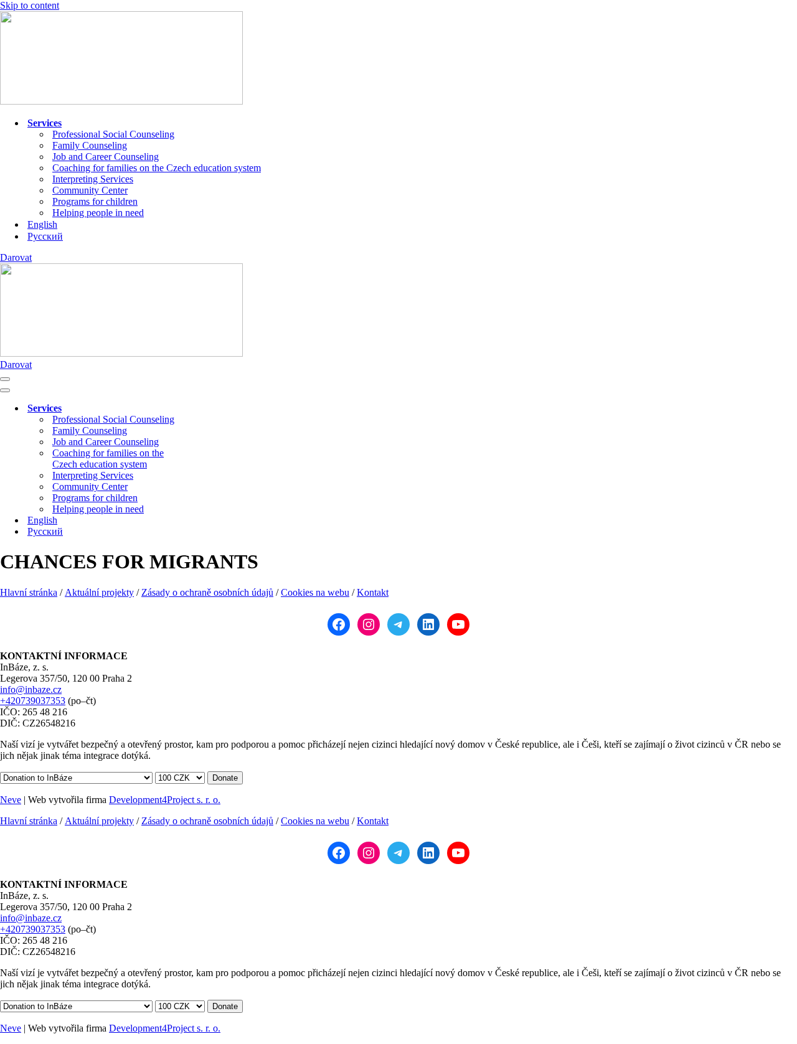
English (42, 224)
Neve (10, 799)
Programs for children (95, 201)
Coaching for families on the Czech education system (156, 167)
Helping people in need (98, 212)
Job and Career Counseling (105, 156)
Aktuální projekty (99, 592)
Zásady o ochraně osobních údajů (207, 592)
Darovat (16, 257)
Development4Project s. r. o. (164, 799)
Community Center (90, 190)
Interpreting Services (92, 179)
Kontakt (373, 592)
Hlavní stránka (28, 592)
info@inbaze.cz (31, 689)
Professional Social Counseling (113, 134)
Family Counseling (89, 145)
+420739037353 (32, 700)
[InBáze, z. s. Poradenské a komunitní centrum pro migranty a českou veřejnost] (121, 101)
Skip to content (29, 5)
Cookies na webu (315, 592)
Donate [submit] (225, 778)
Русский (45, 236)
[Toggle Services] (218, 408)
